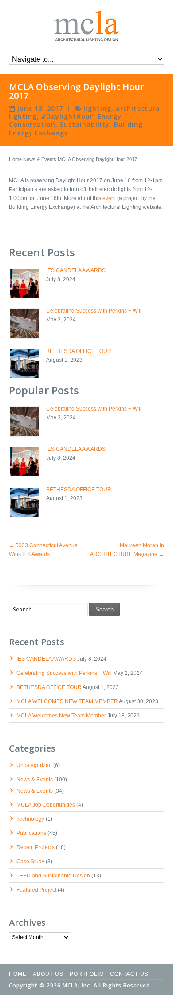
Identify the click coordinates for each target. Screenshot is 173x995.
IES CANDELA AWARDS (76, 270)
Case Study (30, 861)
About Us (48, 974)
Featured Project (36, 890)
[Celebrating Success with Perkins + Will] (24, 323)
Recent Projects (35, 847)
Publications (31, 833)
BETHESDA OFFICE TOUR (78, 351)
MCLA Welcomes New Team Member (61, 716)
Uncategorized (34, 765)
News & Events (39, 159)
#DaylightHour (67, 116)
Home (15, 159)
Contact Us (129, 974)
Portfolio (87, 974)
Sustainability (85, 124)
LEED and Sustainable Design (53, 876)
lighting (97, 108)
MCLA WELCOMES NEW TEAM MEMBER (67, 701)
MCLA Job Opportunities (45, 805)
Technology (30, 819)
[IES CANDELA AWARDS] (24, 283)
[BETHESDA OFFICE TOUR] (24, 364)
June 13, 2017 (40, 108)
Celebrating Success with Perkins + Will (94, 311)
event (109, 198)
